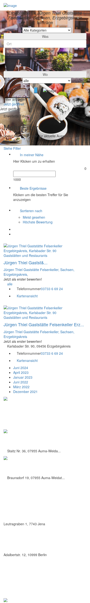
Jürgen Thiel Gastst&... (26, 262)
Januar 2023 (22, 377)
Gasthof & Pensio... (22, 439)
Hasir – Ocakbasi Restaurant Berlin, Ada (42, 547)
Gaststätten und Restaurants (25, 255)
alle (9, 284)
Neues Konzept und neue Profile (40, 588)
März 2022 (21, 386)
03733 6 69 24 (52, 288)
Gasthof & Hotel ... (21, 465)
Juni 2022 (20, 382)
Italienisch (11, 509)
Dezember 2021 (25, 391)
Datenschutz (26, 577)
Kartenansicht (27, 295)
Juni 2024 (20, 367)
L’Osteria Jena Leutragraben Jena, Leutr (42, 516)
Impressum (25, 582)
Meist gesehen (34, 217)
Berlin (8, 540)
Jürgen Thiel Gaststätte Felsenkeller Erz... (44, 324)
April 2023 (21, 372)
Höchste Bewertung (38, 222)
